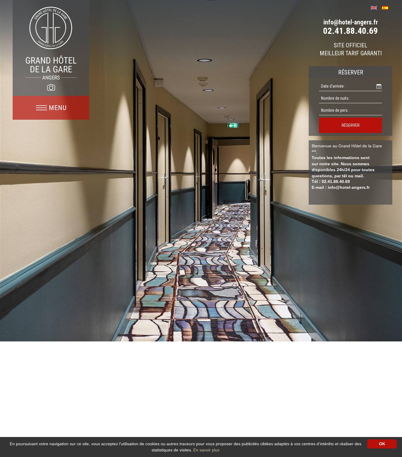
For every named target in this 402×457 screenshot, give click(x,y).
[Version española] (387, 7)
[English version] (376, 7)
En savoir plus (206, 450)
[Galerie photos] (51, 87)
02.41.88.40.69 (350, 31)
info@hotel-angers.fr (350, 22)
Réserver (351, 125)
